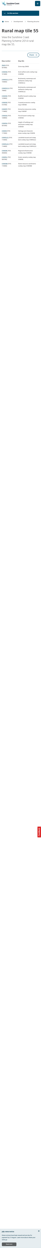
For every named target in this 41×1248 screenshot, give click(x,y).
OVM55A (4, 72)
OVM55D (4, 96)
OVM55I (4, 131)
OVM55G (4, 115)
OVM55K (4, 151)
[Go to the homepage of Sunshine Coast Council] (17, 3)
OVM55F (4, 109)
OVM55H (4, 123)
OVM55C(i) (5, 79)
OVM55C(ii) (5, 88)
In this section (12, 13)
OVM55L (4, 157)
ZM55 (3, 65)
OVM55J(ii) (5, 144)
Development (18, 21)
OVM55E (4, 102)
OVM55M (5, 164)
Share (31, 55)
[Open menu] (37, 3)
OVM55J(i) (5, 137)
